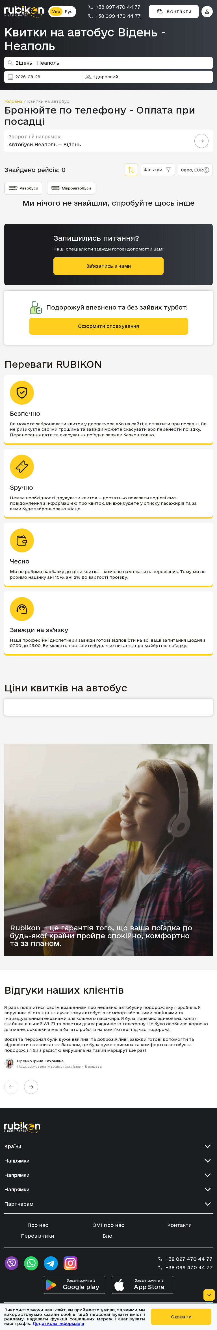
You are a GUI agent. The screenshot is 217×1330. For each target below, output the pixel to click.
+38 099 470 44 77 (118, 16)
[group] (108, 1037)
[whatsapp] (31, 1263)
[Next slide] (31, 1087)
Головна (13, 101)
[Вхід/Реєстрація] (207, 11)
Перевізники (37, 1235)
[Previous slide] (11, 1087)
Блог (109, 1235)
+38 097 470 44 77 (118, 7)
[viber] (11, 1263)
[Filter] (131, 170)
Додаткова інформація (58, 1323)
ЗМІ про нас (108, 1225)
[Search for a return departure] (201, 141)
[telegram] (51, 1263)
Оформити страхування (108, 326)
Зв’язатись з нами (108, 266)
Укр (56, 11)
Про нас (37, 1225)
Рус (69, 11)
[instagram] (71, 1263)
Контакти (179, 1225)
